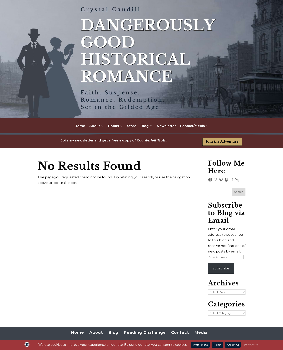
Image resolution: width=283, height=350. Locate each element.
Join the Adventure (222, 142)
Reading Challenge (145, 332)
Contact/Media (192, 126)
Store (131, 126)
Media (201, 332)
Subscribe (221, 268)
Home (80, 126)
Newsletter (166, 126)
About (94, 126)
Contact (180, 332)
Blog (145, 126)
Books (113, 126)
